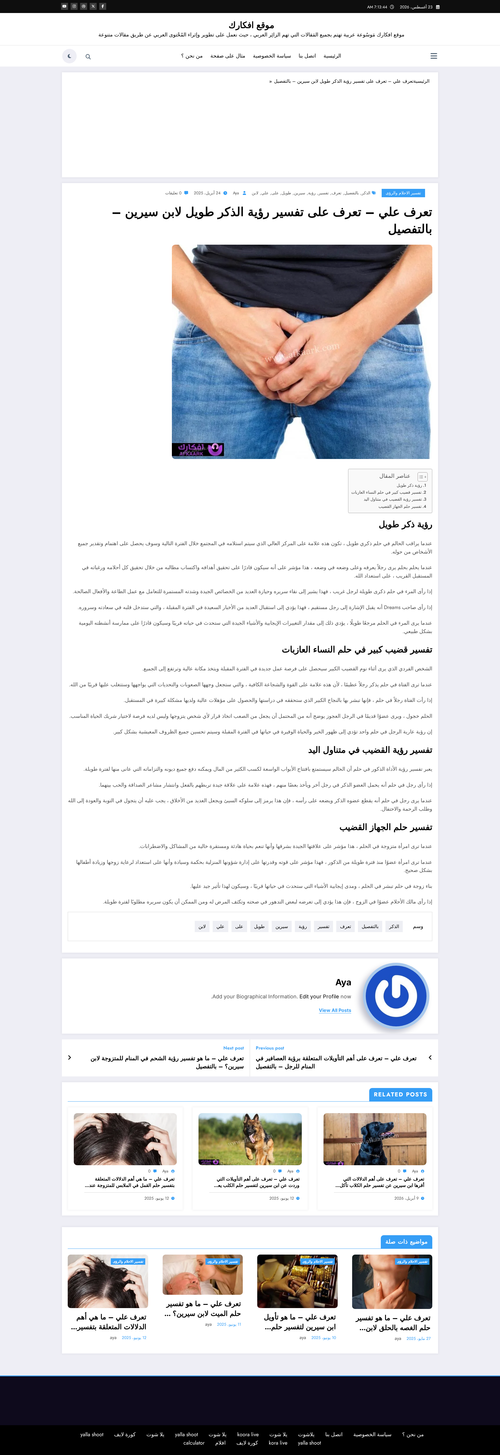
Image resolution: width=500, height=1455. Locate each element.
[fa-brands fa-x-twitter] (93, 6)
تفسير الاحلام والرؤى (403, 193)
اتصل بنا (307, 56)
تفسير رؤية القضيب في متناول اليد (393, 499)
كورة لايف (125, 1434)
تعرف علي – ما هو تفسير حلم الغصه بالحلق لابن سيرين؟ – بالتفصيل (393, 1322)
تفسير (324, 193)
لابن (255, 193)
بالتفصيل (351, 193)
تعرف (336, 193)
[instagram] (74, 6)
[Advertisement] (250, 128)
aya (236, 193)
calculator (194, 1443)
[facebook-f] (102, 6)
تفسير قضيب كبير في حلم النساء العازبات (386, 492)
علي (265, 193)
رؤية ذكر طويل (409, 485)
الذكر (366, 193)
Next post (233, 1048)
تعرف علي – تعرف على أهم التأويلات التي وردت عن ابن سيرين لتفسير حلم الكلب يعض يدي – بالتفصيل (255, 1182)
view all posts (335, 1010)
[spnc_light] (69, 56)
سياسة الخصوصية (272, 56)
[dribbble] (83, 6)
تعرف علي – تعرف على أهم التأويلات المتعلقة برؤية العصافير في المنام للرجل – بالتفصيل (336, 1062)
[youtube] (64, 6)
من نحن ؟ (192, 56)
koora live (248, 1434)
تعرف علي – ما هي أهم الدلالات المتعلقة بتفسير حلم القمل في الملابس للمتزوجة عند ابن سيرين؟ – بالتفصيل (131, 1182)
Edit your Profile (319, 996)
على (275, 193)
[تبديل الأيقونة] (433, 56)
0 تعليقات (173, 193)
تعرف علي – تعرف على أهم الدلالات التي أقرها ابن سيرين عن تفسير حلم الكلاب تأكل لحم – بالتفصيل (382, 1182)
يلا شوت (278, 1434)
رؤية (312, 193)
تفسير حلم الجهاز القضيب (400, 506)
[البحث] (88, 57)
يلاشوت (306, 1434)
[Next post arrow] (69, 1058)
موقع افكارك (251, 25)
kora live (278, 1443)
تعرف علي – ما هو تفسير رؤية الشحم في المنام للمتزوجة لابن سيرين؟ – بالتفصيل (167, 1062)
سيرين (299, 193)
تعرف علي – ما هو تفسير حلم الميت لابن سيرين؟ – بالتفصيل (203, 1308)
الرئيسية (332, 56)
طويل (286, 193)
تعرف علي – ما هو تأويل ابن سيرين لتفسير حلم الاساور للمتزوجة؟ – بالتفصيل (300, 1322)
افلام (220, 1443)
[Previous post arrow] (430, 1058)
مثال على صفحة (227, 56)
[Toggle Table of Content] (419, 477)
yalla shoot (186, 1434)
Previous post (270, 1048)
